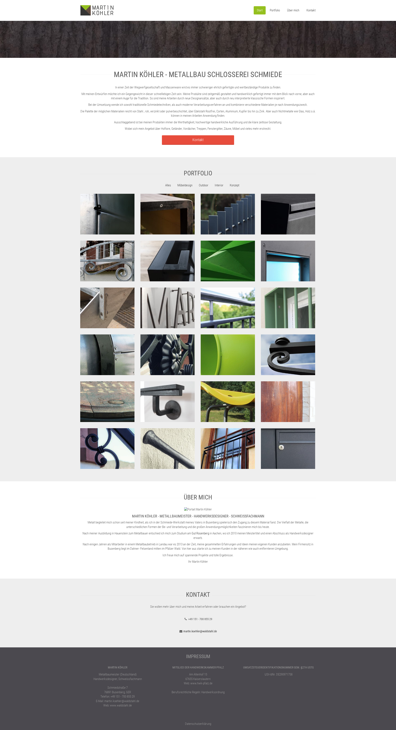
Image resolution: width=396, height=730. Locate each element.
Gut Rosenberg (200, 533)
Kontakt (311, 10)
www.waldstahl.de (121, 705)
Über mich (293, 10)
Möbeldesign (184, 185)
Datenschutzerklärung (198, 724)
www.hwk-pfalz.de (201, 683)
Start (260, 10)
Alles (168, 185)
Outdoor (203, 185)
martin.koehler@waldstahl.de (200, 631)
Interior (219, 185)
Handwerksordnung (213, 692)
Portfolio (275, 10)
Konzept (234, 185)
